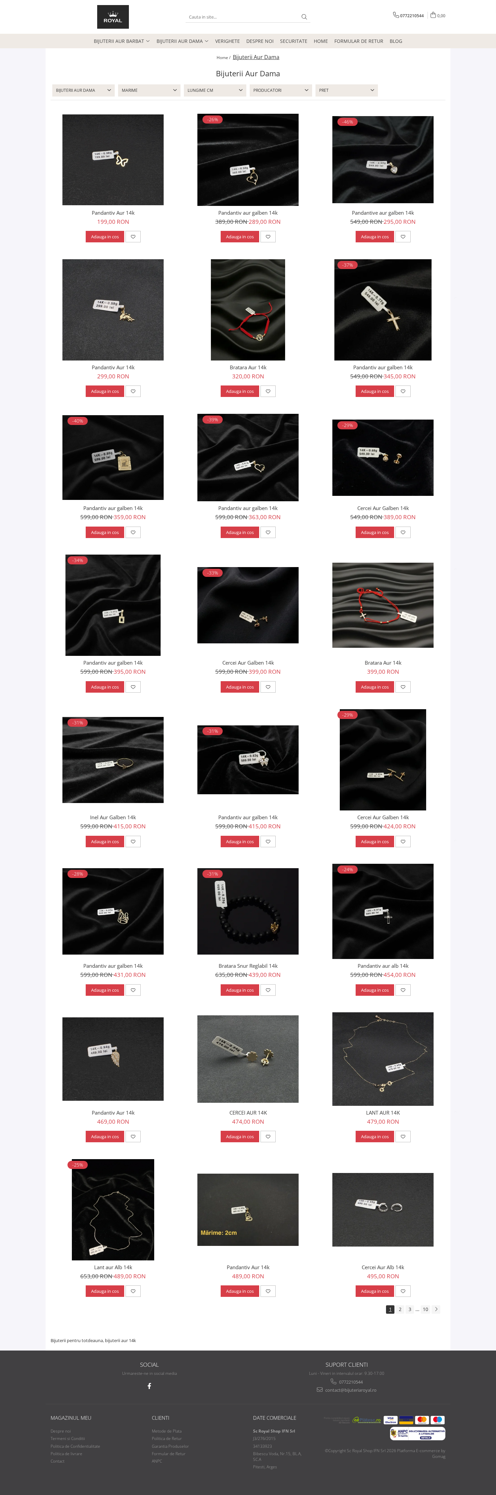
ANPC (157, 1461)
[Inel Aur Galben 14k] (113, 760)
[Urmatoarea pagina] (436, 1309)
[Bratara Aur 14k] (248, 310)
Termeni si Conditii (68, 1438)
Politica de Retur (167, 1438)
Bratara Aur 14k (248, 367)
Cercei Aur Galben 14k (383, 508)
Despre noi (260, 41)
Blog (396, 41)
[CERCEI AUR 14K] (248, 1059)
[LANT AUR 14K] (383, 1059)
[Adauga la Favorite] (133, 236)
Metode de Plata (167, 1431)
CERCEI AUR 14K (248, 1112)
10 (425, 1309)
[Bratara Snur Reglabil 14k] (248, 911)
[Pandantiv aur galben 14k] (248, 160)
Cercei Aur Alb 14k (383, 1267)
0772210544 (350, 1382)
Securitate (293, 41)
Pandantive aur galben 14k (383, 212)
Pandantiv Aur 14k (113, 212)
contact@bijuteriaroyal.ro (350, 1390)
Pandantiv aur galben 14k (248, 212)
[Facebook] (149, 1386)
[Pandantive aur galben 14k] (383, 159)
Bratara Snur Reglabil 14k (248, 965)
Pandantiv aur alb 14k (383, 965)
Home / (224, 57)
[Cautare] (304, 17)
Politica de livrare (66, 1454)
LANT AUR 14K (383, 1112)
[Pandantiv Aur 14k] (113, 159)
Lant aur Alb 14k (113, 1267)
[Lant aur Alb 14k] (113, 1209)
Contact (57, 1461)
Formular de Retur (358, 41)
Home (321, 41)
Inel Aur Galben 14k (113, 817)
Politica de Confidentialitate (75, 1446)
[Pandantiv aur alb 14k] (383, 911)
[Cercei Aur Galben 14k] (383, 458)
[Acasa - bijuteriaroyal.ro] (113, 17)
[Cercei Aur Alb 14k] (383, 1210)
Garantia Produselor (170, 1446)
